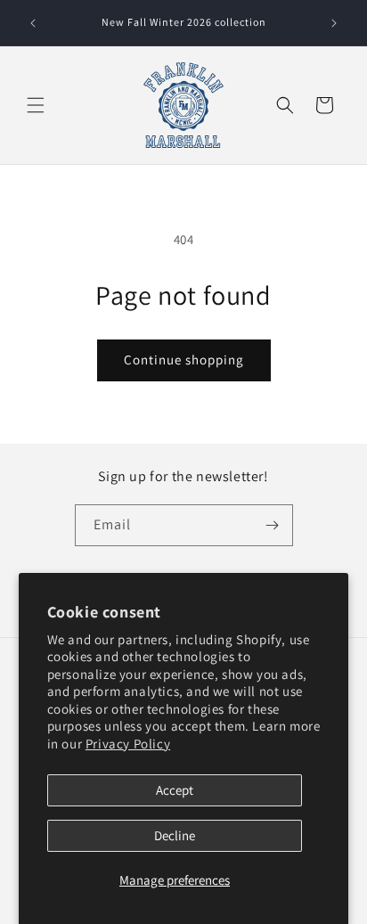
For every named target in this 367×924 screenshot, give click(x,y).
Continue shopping (184, 359)
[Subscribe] (272, 525)
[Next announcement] (334, 23)
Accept (174, 789)
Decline (174, 835)
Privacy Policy (128, 743)
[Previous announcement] (33, 23)
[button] (35, 105)
